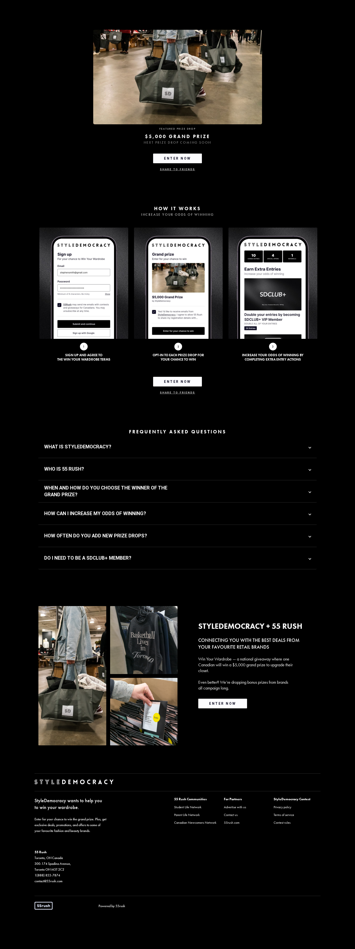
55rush (120, 906)
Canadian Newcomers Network (195, 823)
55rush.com (232, 823)
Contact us (231, 815)
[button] (177, 447)
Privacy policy (282, 807)
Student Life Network (187, 807)
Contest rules (282, 823)
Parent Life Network (187, 815)
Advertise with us (235, 807)
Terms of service (284, 815)
